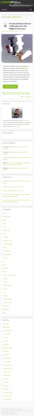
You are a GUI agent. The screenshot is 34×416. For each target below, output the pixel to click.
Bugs (4, 220)
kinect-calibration (14, 94)
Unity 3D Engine (7, 299)
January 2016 (6, 361)
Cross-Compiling (7, 244)
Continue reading (10, 86)
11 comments (27, 97)
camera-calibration (10, 92)
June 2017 (6, 341)
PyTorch (5, 289)
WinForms (6, 309)
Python (5, 282)
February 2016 (7, 358)
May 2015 (5, 385)
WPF (4, 313)
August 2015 (6, 375)
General (5, 258)
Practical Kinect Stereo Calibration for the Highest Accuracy (20, 26)
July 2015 (5, 379)
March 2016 (6, 354)
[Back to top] (30, 412)
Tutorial (5, 295)
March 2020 (6, 327)
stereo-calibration (25, 94)
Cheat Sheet (6, 230)
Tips (4, 292)
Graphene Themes (13, 413)
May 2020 (5, 324)
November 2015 (7, 368)
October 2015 (7, 372)
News (4, 271)
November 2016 (7, 348)
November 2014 (7, 396)
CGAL (4, 227)
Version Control (7, 302)
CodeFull (4, 9)
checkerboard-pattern (22, 92)
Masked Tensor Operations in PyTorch (14, 187)
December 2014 (7, 392)
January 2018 (6, 334)
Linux (4, 264)
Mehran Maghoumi (9, 31)
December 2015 (7, 365)
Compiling (5, 237)
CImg (4, 234)
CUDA (4, 247)
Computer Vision (19, 31)
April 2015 (6, 389)
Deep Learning (7, 254)
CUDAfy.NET (6, 251)
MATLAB (5, 268)
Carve (4, 223)
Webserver (6, 306)
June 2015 (6, 382)
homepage (17, 126)
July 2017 (5, 337)
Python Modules (7, 285)
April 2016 (6, 351)
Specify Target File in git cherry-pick (13, 190)
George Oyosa (7, 157)
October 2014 (7, 399)
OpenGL (5, 278)
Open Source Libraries (9, 275)
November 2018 (7, 330)
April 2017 (6, 344)
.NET (4, 213)
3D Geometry (7, 216)
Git (4, 261)
